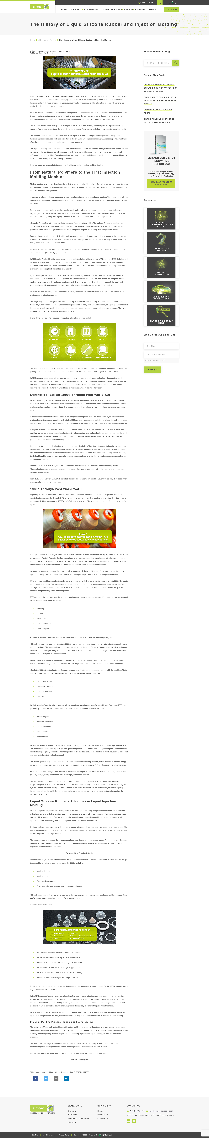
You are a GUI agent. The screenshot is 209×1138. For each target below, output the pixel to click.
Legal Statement (49, 1135)
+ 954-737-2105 (146, 2)
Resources (140, 9)
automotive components (93, 814)
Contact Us (102, 1118)
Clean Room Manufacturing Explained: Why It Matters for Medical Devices (160, 88)
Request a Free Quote (79, 1060)
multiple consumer (38, 433)
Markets (72, 1122)
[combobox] (161, 360)
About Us (128, 9)
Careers (152, 9)
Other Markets (91, 9)
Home (32, 40)
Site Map (35, 1135)
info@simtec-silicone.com (161, 1111)
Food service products (46, 881)
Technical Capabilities (111, 9)
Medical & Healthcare (71, 9)
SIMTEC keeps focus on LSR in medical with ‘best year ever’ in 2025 (160, 100)
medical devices (61, 814)
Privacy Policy (64, 1135)
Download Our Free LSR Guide (79, 853)
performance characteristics (42, 898)
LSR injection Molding (47, 40)
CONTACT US (171, 9)
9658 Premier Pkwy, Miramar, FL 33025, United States (150, 1115)
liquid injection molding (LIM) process (71, 96)
